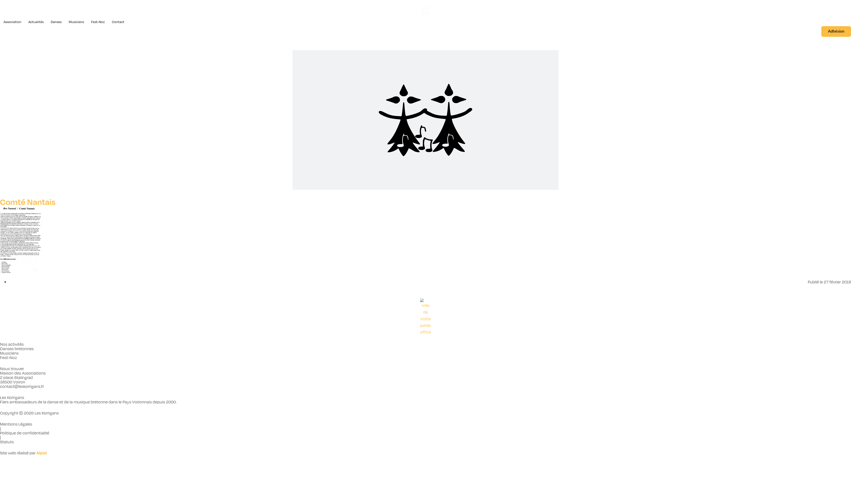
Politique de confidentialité (24, 433)
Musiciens (9, 353)
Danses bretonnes (17, 348)
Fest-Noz (8, 357)
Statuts (7, 441)
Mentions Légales (16, 424)
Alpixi (41, 452)
